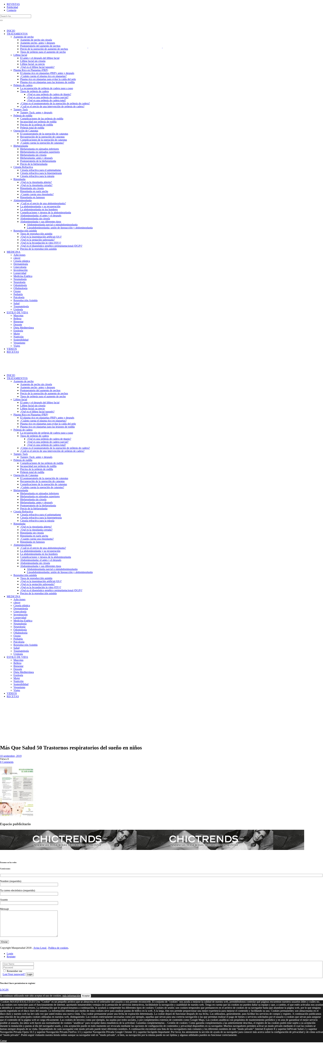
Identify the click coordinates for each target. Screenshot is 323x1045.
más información (71, 995)
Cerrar (3, 1040)
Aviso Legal (40, 947)
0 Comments (6, 762)
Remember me (14, 971)
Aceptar (86, 996)
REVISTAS (13, 4)
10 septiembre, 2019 (11, 756)
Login (10, 953)
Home (3, 705)
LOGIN (4, 989)
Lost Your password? (14, 974)
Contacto (11, 10)
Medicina (12, 705)
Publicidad (12, 7)
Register (11, 956)
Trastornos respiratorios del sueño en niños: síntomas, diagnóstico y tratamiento (8, 716)
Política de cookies (58, 947)
